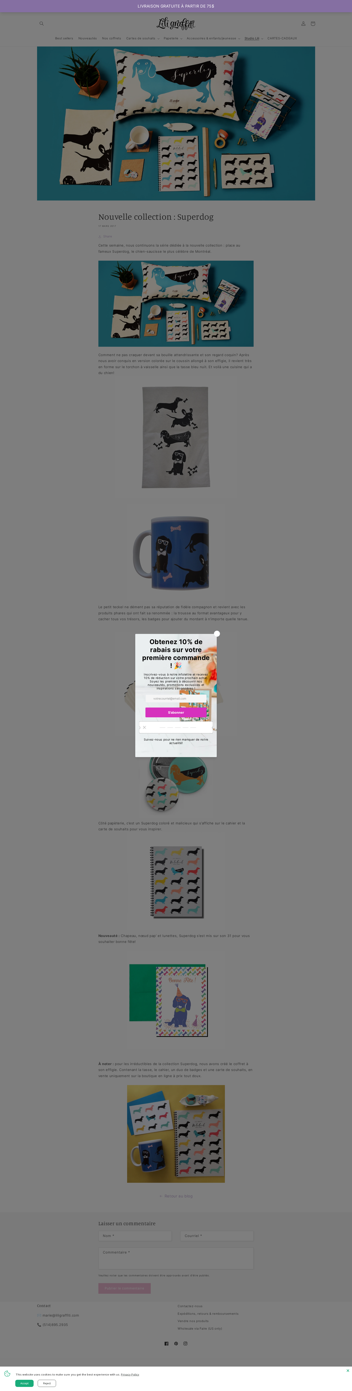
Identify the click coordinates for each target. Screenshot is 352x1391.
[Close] (348, 1371)
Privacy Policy (130, 1374)
